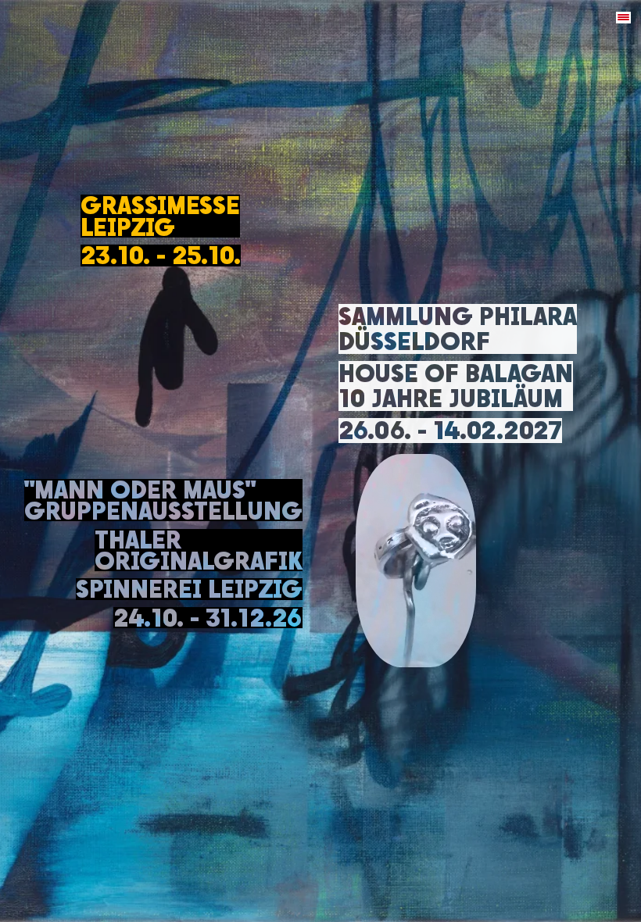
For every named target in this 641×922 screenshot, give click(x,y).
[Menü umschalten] (624, 17)
